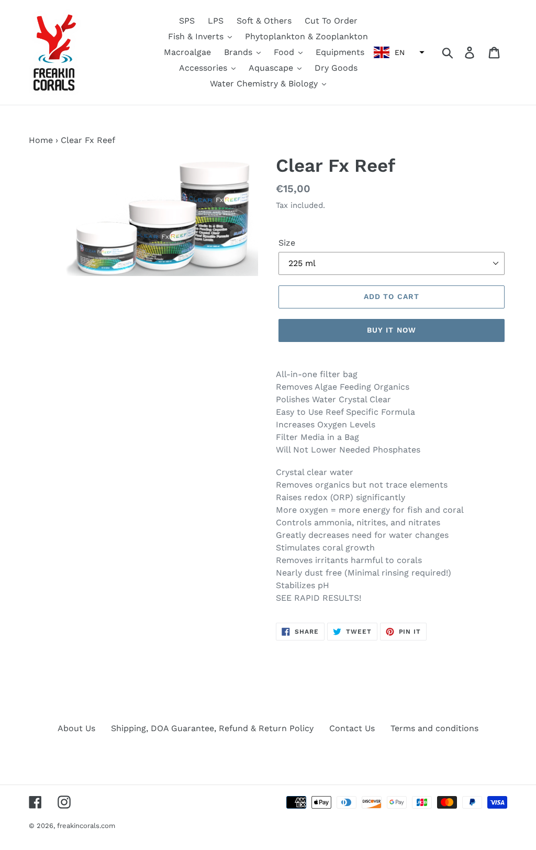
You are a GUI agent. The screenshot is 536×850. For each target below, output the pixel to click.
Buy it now (391, 330)
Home (41, 140)
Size (286, 243)
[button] (397, 52)
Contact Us (352, 728)
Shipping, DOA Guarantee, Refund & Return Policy (212, 728)
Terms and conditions (434, 728)
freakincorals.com (86, 826)
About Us (76, 728)
